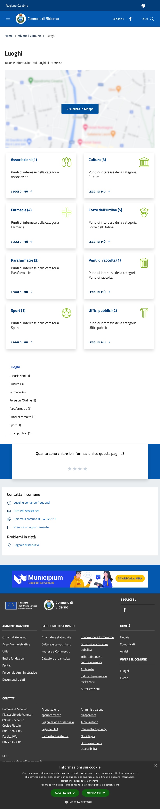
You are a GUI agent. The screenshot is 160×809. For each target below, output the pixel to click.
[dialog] (80, 785)
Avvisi (124, 651)
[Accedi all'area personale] (143, 5)
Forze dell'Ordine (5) (23, 400)
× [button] (155, 765)
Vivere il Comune (30, 35)
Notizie (124, 637)
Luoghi (124, 670)
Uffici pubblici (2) (20, 433)
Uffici (5, 651)
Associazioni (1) (20, 375)
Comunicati (127, 644)
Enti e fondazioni (13, 658)
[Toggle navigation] (7, 18)
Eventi (124, 677)
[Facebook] (129, 18)
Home (8, 35)
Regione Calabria (17, 5)
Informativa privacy (94, 729)
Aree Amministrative (16, 644)
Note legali (88, 736)
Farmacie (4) (18, 392)
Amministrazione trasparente (92, 712)
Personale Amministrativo (19, 672)
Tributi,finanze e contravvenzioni (91, 659)
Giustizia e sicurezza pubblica (94, 647)
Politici (6, 665)
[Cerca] (151, 18)
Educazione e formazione (97, 637)
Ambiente (87, 669)
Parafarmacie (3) (20, 408)
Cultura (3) (17, 384)
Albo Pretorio (89, 722)
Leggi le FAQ (50, 729)
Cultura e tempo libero (56, 644)
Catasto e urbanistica (56, 658)
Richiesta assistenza (55, 736)
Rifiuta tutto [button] (95, 792)
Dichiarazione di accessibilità (91, 746)
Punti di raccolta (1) (22, 416)
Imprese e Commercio (56, 651)
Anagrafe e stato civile (56, 637)
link (117, 784)
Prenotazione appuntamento (51, 712)
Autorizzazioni (90, 688)
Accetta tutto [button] (65, 793)
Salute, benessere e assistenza (94, 679)
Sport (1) (15, 425)
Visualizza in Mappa (80, 108)
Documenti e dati (13, 679)
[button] (80, 802)
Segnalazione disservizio (58, 722)
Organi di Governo (14, 637)
